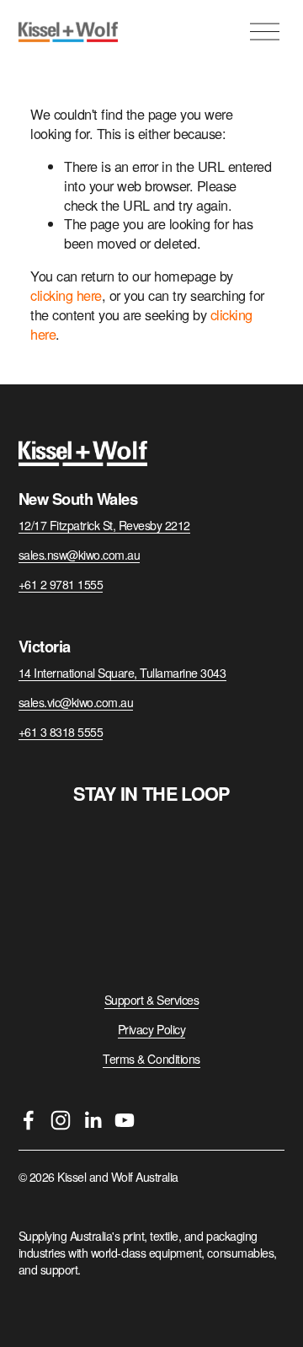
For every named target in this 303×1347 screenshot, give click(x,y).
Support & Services (151, 1000)
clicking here (66, 295)
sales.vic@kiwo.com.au (76, 703)
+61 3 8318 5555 (61, 732)
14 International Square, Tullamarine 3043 (122, 673)
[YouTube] (124, 1120)
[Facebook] (29, 1120)
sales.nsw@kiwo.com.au (80, 555)
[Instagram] (60, 1120)
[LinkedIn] (92, 1120)
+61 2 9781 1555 (61, 585)
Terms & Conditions (151, 1059)
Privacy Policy (151, 1030)
